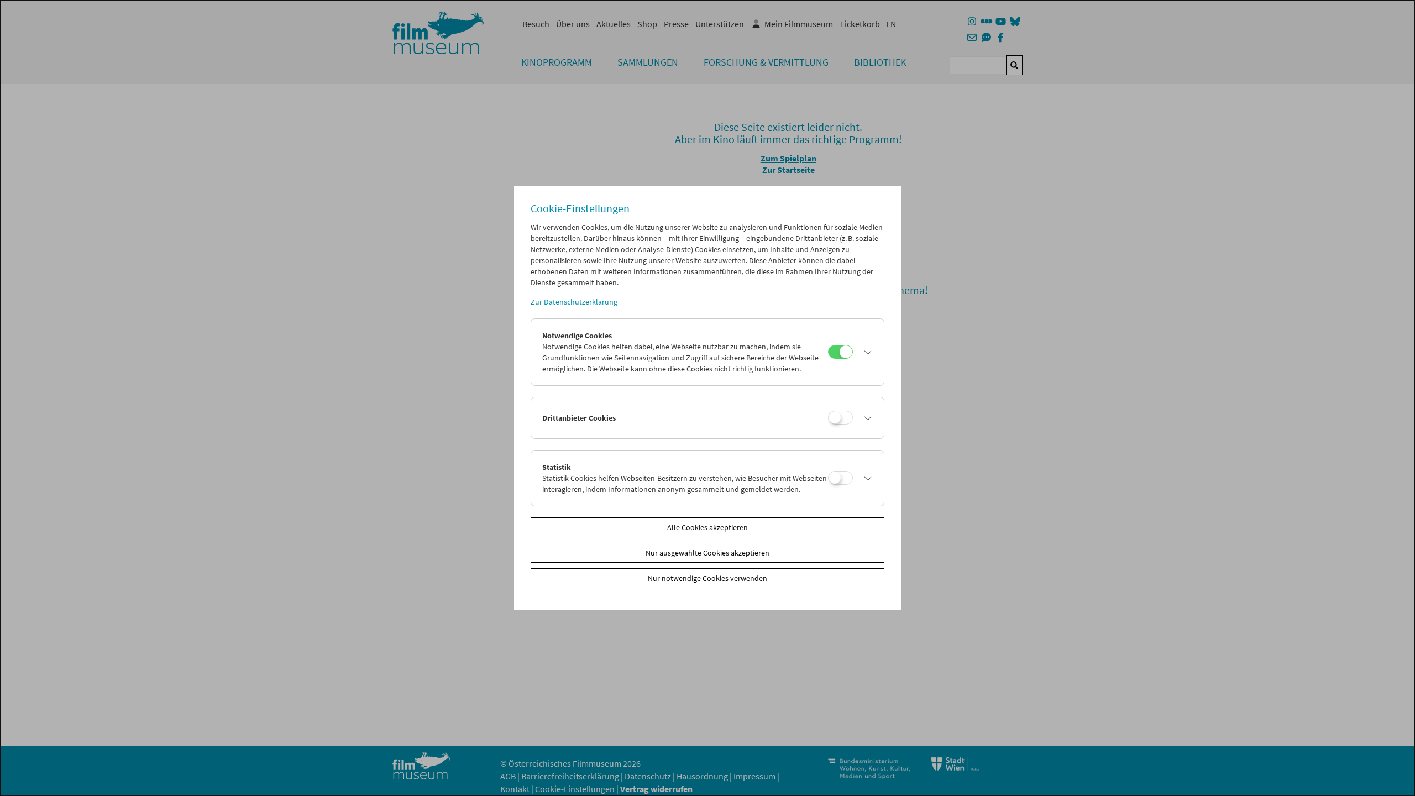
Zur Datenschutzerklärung (574, 302)
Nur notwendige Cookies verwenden (707, 578)
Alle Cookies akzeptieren (707, 527)
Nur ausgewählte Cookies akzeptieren (707, 553)
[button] (865, 352)
